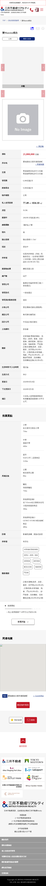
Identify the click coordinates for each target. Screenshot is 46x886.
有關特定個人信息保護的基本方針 (14, 856)
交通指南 (5, 873)
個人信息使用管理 (8, 851)
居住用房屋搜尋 (13, 20)
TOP (4, 20)
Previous (3, 67)
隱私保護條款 (7, 845)
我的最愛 (18, 720)
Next (43, 67)
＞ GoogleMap (38, 696)
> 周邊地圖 (39, 164)
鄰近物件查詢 (23, 705)
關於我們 (5, 840)
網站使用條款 (7, 868)
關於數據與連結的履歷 (10, 862)
